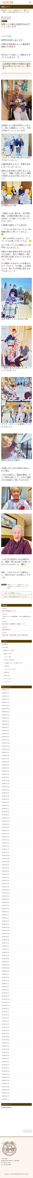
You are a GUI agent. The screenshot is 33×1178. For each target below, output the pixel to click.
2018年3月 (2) (5, 989)
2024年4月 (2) (5, 768)
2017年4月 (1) (5, 1024)
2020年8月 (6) (5, 902)
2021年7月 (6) (5, 868)
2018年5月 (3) (5, 983)
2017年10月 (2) (6, 1005)
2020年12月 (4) (6, 889)
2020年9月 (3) (5, 899)
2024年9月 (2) (5, 752)
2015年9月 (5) (5, 1080)
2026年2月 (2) (5, 699)
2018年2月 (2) (5, 993)
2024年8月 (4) (5, 755)
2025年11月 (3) (5, 708)
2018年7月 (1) (5, 980)
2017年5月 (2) (5, 1021)
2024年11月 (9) (5, 746)
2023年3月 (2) (5, 808)
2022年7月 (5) (5, 833)
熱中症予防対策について (9, 611)
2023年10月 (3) (6, 786)
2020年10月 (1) (6, 896)
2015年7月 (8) (5, 1086)
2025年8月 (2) (5, 718)
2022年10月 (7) (6, 824)
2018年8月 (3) (5, 977)
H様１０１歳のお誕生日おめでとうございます (15, 596)
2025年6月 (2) (5, 724)
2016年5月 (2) (5, 1055)
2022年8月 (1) (5, 830)
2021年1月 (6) (5, 886)
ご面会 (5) (6, 666)
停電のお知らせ (6, 629)
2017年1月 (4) (5, 1033)
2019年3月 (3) (5, 955)
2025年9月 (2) (5, 715)
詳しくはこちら (27, 1131)
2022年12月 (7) (6, 818)
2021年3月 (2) (5, 880)
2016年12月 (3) (6, 1036)
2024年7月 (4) (5, 758)
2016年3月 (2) (5, 1061)
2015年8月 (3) (5, 1083)
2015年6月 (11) (5, 1089)
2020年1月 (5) (5, 924)
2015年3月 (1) (5, 1099)
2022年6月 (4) (5, 836)
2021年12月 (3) (6, 855)
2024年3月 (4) (5, 771)
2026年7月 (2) (5, 690)
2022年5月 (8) (5, 839)
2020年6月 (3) (5, 908)
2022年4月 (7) (5, 843)
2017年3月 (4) (5, 1027)
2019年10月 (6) (6, 933)
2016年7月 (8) (5, 1049)
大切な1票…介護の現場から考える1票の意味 (15, 635)
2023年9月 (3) (5, 789)
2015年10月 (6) (6, 1077)
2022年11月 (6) (5, 821)
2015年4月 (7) (5, 1096)
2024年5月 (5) (5, 764)
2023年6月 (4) (5, 799)
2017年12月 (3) (6, 999)
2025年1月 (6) (5, 739)
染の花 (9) (6, 672)
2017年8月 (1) (5, 1011)
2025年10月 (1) (6, 711)
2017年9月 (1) (5, 1008)
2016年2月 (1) (5, 1064)
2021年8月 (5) (5, 864)
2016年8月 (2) (5, 1046)
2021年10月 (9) (6, 861)
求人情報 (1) (5, 644)
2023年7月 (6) (5, 796)
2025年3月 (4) (5, 733)
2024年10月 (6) (6, 749)
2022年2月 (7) (5, 849)
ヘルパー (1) (7, 681)
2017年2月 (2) (5, 1030)
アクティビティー (25, 586)
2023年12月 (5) (6, 780)
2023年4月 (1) (5, 805)
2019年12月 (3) (6, 927)
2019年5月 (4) (5, 949)
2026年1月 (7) (5, 702)
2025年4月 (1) (5, 730)
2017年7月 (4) (5, 1014)
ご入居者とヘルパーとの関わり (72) (13, 663)
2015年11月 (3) (5, 1074)
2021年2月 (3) (5, 883)
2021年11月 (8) (5, 858)
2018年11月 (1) (5, 968)
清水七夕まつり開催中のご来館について (13, 624)
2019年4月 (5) (5, 952)
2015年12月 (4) (6, 1071)
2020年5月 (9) (5, 911)
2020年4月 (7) (5, 914)
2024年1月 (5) (5, 777)
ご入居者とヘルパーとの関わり (14, 586)
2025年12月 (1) (6, 705)
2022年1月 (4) (5, 852)
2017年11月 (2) (5, 1002)
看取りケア (4, 21)
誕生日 (8, 588)
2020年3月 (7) (5, 918)
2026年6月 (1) (5, 693)
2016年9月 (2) (5, 1043)
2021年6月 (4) (5, 871)
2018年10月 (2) (6, 971)
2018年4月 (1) (5, 986)
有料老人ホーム (21, 584)
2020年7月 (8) (5, 905)
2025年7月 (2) (5, 721)
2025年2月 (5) (5, 736)
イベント (15, 584)
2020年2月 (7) (5, 921)
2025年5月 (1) (5, 727)
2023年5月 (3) (5, 802)
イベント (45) (7, 656)
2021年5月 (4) (5, 874)
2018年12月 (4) (6, 964)
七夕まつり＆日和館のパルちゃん (12, 593)
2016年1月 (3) (5, 1068)
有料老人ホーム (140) (8, 650)
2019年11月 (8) (5, 930)
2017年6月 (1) (5, 1018)
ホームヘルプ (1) (7, 678)
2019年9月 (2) (5, 936)
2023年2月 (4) (5, 811)
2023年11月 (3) (5, 783)
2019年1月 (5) (5, 961)
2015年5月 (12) (6, 1093)
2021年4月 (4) (5, 877)
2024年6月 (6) (5, 761)
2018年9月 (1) (5, 974)
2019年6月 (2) (5, 946)
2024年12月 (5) (6, 743)
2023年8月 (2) (5, 793)
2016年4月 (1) (5, 1058)
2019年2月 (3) (5, 958)
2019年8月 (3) (5, 939)
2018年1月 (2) (5, 996)
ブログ (26, 584)
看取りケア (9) (7, 653)
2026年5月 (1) (5, 696)
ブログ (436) (5, 647)
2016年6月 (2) (5, 1052)
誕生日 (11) (7, 675)
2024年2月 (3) (5, 774)
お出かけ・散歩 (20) (9, 659)
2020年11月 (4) (5, 893)
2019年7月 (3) (5, 943)
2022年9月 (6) (5, 827)
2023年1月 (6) (5, 814)
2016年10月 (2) (6, 1039)
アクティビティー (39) (9, 669)
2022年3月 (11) (5, 846)
